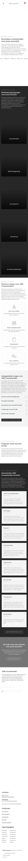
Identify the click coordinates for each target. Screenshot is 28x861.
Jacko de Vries (7, 562)
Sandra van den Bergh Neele (11, 493)
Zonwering (4, 819)
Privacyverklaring (6, 855)
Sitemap (5, 857)
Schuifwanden (5, 817)
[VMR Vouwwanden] (14, 3)
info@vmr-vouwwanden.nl (8, 797)
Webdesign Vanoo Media (10, 853)
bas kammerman (8, 545)
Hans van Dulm (7, 579)
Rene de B (6, 528)
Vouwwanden (5, 811)
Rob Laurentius (7, 614)
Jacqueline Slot (8, 597)
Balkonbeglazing (6, 814)
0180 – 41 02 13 (5, 795)
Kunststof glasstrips (6, 822)
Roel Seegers (7, 510)
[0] (23, 3)
